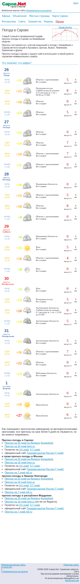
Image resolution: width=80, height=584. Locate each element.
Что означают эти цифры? (16, 63)
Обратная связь (71, 565)
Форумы (48, 21)
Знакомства (34, 21)
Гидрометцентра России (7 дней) (45, 453)
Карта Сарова (60, 16)
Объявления (20, 16)
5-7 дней (35, 449)
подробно (46, 443)
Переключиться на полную (38, 10)
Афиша (6, 16)
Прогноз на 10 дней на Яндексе (22, 443)
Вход (75, 3)
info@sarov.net (72, 580)
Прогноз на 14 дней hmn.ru (20, 446)
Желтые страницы (39, 16)
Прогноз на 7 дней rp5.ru (18, 472)
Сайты (21, 21)
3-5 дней (24, 449)
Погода (60, 21)
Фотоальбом (9, 21)
